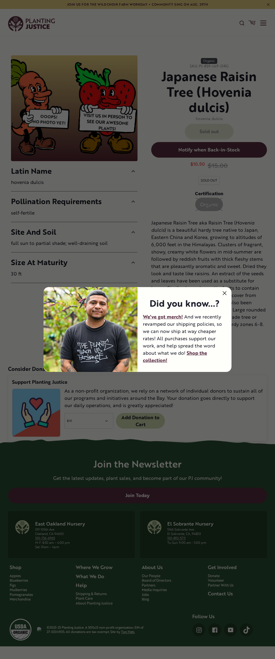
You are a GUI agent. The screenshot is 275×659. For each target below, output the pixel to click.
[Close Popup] (224, 293)
